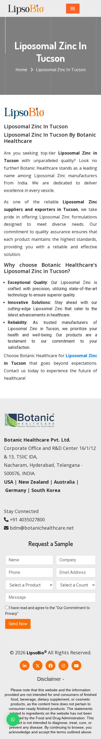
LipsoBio (37, 653)
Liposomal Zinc (81, 355)
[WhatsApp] (12, 719)
